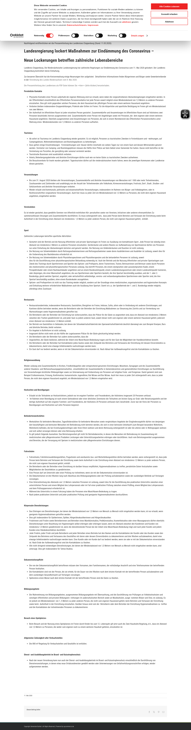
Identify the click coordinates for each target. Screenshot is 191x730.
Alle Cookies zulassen (169, 6)
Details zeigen (137, 36)
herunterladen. (103, 85)
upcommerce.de (69, 726)
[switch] (75, 35)
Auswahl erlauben (169, 14)
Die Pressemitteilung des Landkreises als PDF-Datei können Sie (51, 85)
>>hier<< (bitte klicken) (87, 85)
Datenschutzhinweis (77, 25)
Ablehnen (169, 22)
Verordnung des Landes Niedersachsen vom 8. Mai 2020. (53, 80)
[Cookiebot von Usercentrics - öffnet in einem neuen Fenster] (16, 36)
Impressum (93, 25)
